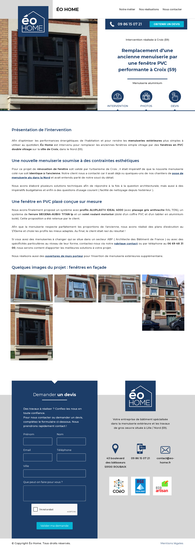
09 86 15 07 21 (130, 24)
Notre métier (127, 9)
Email (27, 450)
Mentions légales (172, 543)
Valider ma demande (55, 525)
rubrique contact (126, 243)
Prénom (28, 434)
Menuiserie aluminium (147, 83)
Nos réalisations (149, 9)
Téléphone (64, 450)
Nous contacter (172, 9)
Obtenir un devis (167, 24)
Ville (26, 466)
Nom (60, 434)
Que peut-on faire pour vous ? (43, 482)
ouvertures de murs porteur (64, 256)
